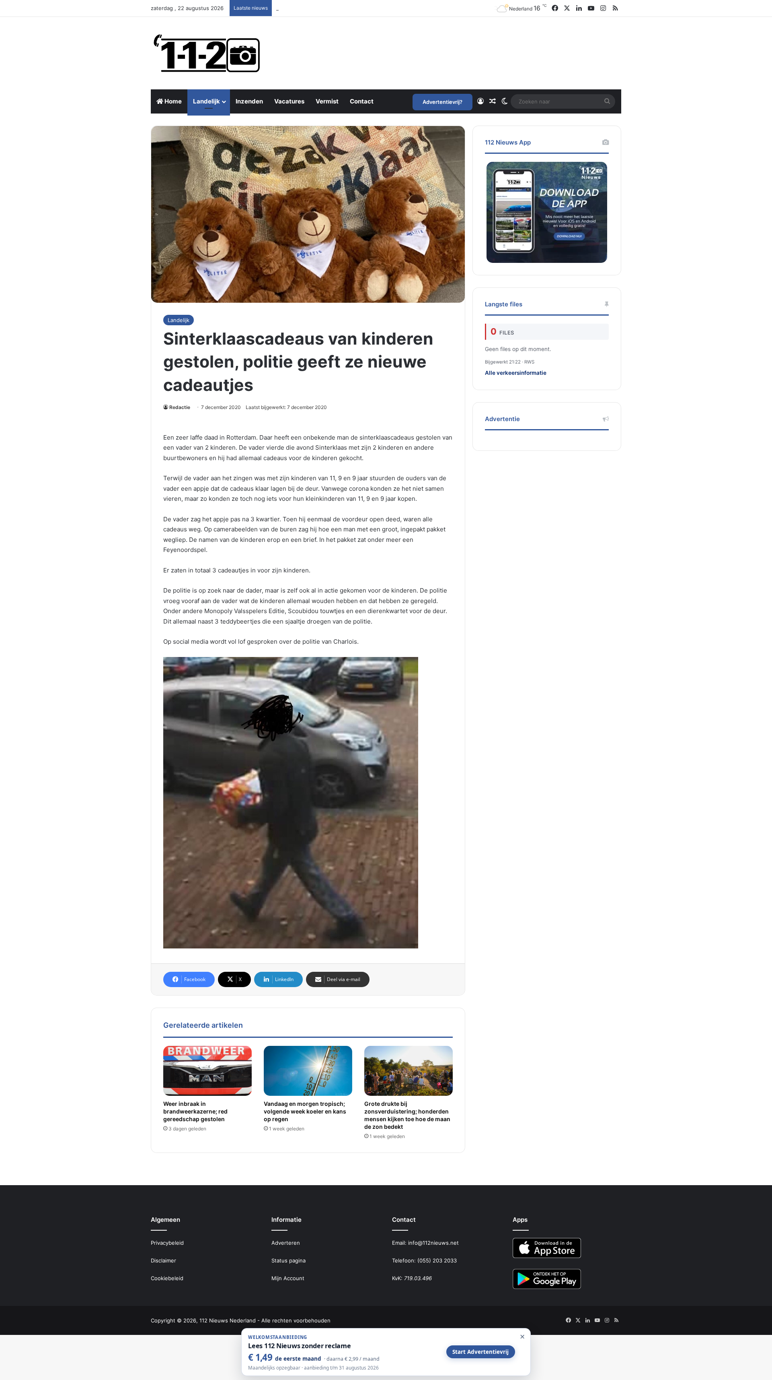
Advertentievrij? (442, 102)
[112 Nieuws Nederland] (207, 53)
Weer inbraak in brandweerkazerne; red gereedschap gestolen (195, 1111)
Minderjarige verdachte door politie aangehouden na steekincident (360, 8)
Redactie (179, 407)
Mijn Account (287, 1278)
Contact (362, 101)
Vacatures (289, 101)
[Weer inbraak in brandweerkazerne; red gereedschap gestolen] (207, 1071)
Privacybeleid (167, 1243)
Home (172, 101)
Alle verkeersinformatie (515, 373)
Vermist (327, 101)
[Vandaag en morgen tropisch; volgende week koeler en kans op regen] (308, 1071)
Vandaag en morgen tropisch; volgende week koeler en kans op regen (305, 1111)
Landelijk (206, 101)
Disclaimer (163, 1260)
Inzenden (249, 101)
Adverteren (285, 1243)
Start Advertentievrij (480, 1351)
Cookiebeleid (167, 1278)
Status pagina (288, 1260)
